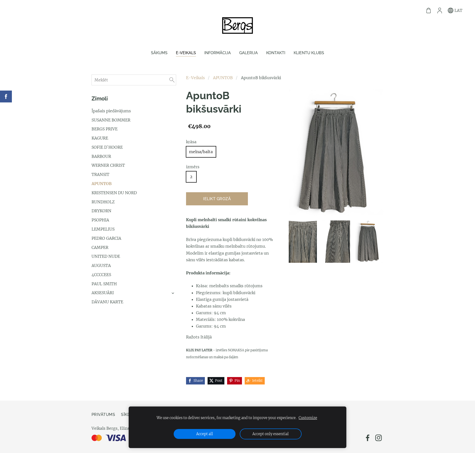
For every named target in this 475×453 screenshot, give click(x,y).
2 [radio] (191, 176)
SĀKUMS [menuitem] (159, 52)
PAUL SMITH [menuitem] (104, 283)
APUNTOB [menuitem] (102, 183)
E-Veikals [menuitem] (186, 52)
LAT (457, 10)
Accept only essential (270, 434)
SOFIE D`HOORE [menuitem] (107, 147)
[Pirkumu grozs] (428, 10)
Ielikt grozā (217, 198)
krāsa (191, 141)
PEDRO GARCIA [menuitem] (106, 238)
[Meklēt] (172, 80)
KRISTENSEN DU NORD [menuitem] (114, 192)
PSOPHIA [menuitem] (100, 219)
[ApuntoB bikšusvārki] (303, 241)
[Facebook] (368, 437)
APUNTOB (223, 77)
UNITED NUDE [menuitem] (106, 256)
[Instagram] (378, 437)
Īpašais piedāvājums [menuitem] (111, 110)
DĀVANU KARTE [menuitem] (107, 301)
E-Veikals (195, 77)
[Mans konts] (439, 10)
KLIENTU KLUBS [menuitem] (309, 52)
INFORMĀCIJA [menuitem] (217, 52)
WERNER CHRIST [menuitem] (108, 165)
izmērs (192, 166)
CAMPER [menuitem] (100, 247)
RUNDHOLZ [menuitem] (103, 201)
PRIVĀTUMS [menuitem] (103, 414)
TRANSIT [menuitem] (100, 174)
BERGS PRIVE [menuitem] (105, 128)
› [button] (173, 293)
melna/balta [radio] (201, 151)
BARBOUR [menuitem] (101, 156)
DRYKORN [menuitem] (101, 210)
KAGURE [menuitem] (100, 138)
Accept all (204, 434)
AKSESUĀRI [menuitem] (103, 292)
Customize (308, 418)
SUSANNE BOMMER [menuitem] (111, 120)
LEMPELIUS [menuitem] (103, 229)
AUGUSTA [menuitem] (101, 265)
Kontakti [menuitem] (275, 52)
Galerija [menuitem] (248, 52)
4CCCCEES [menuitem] (101, 274)
